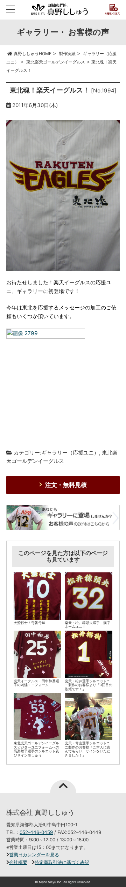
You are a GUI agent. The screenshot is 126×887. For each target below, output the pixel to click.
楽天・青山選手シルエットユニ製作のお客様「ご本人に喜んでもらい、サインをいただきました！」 (87, 749)
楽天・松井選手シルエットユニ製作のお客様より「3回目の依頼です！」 (88, 685)
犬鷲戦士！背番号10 (29, 623)
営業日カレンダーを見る (34, 854)
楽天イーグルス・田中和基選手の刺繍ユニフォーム (36, 683)
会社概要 (18, 862)
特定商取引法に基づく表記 (62, 862)
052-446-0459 (36, 832)
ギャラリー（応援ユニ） (70, 452)
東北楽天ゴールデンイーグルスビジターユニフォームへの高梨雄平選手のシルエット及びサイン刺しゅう (36, 749)
